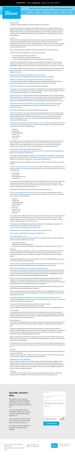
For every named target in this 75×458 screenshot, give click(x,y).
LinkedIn (30, 446)
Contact (63, 12)
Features (30, 12)
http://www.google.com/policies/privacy (40, 159)
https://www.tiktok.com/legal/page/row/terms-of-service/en (25, 227)
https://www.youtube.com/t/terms (51, 157)
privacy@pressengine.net (27, 99)
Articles (55, 12)
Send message (52, 423)
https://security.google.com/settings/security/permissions (24, 151)
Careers (20, 444)
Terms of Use (15, 448)
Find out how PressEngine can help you (62, 8)
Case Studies (46, 12)
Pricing (37, 12)
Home (5, 444)
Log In (70, 12)
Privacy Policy (7, 448)
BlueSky (37, 446)
